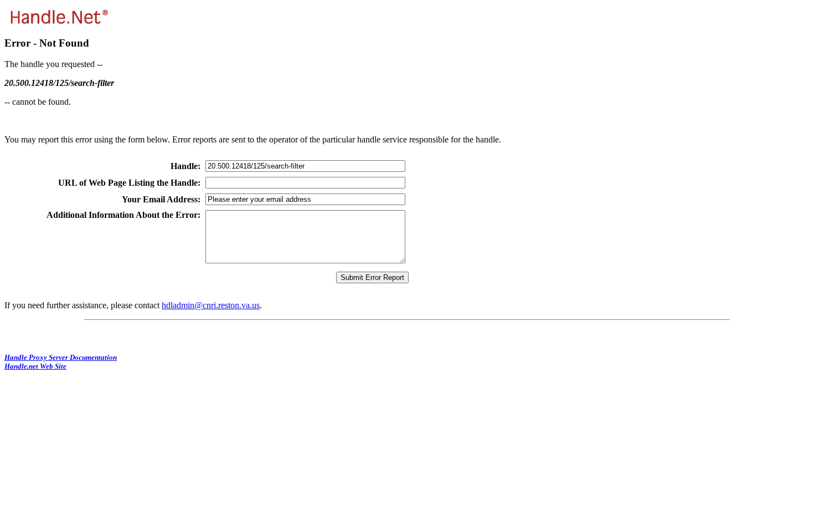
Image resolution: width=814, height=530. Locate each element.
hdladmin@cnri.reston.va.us (211, 305)
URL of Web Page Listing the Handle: (129, 182)
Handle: (185, 166)
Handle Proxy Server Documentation (60, 357)
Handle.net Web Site (35, 366)
